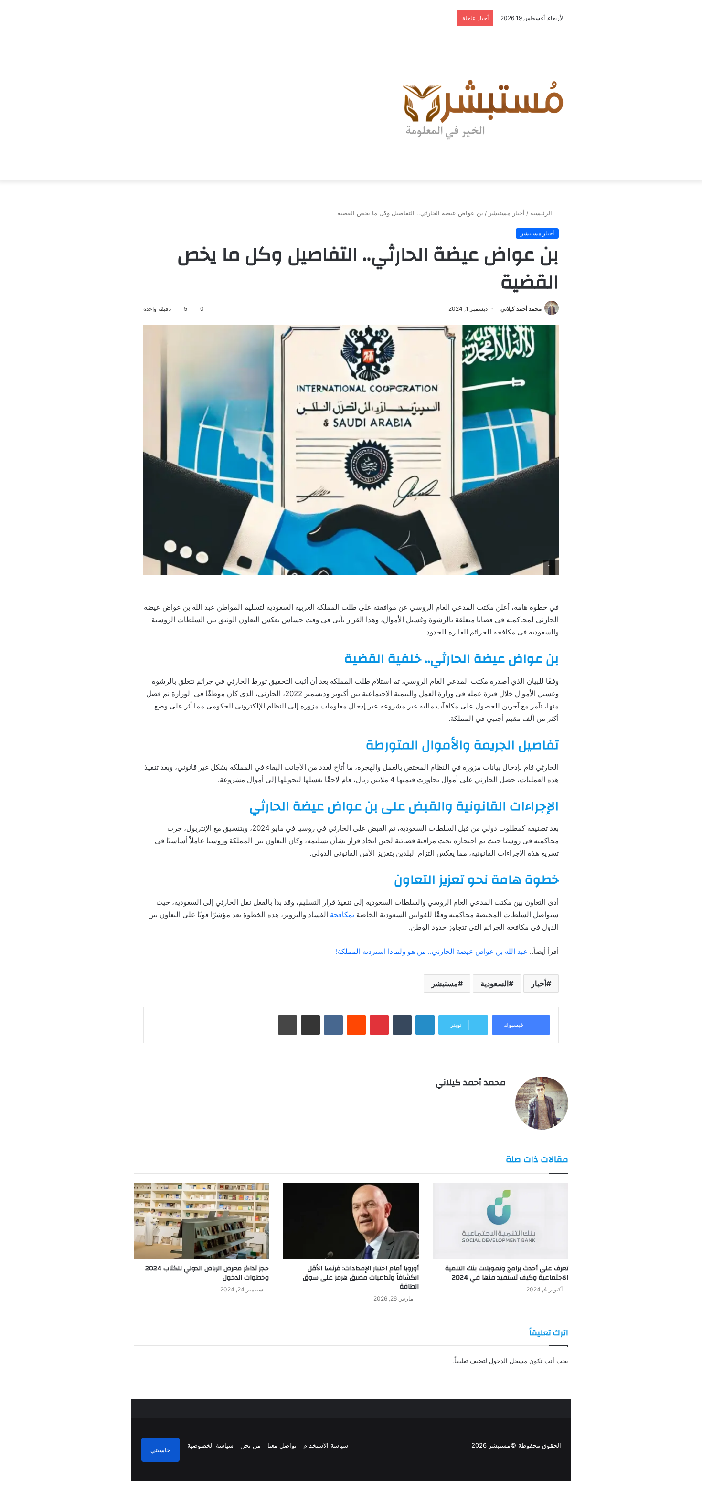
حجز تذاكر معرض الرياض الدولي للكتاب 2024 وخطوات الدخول (207, 1273)
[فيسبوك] (500, 1099)
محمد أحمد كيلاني (521, 308)
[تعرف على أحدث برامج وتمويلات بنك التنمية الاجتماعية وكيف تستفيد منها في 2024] (500, 1221)
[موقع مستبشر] (480, 108)
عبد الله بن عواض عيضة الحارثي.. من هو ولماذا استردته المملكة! (432, 951)
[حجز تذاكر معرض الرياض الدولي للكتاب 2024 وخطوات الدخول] (201, 1221)
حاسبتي (160, 1450)
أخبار (538, 983)
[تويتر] (488, 1099)
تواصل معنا (282, 1445)
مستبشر (444, 983)
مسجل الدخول (508, 1360)
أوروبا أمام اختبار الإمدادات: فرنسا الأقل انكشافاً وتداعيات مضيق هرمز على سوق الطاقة (361, 1277)
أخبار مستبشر (507, 213)
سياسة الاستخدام (325, 1445)
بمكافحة (342, 914)
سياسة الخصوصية (210, 1445)
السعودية (494, 983)
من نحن (250, 1445)
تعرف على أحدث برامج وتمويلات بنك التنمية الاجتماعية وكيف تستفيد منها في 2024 (506, 1273)
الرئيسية (542, 213)
